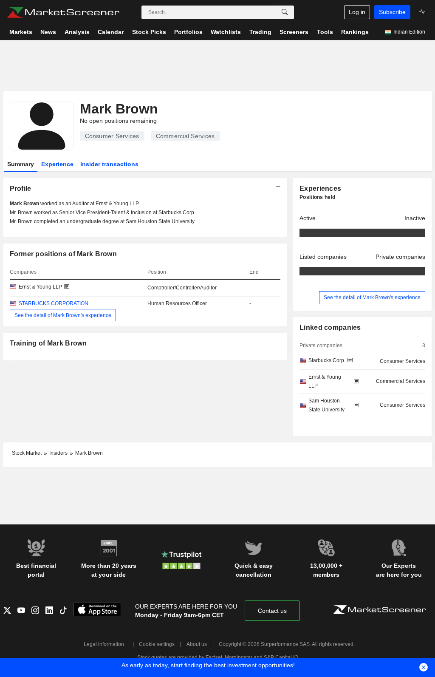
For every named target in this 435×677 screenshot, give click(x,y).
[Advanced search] (284, 12)
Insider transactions (109, 164)
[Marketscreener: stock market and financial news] (63, 12)
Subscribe (392, 11)
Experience (57, 164)
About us (196, 644)
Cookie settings (157, 644)
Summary (20, 164)
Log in (357, 11)
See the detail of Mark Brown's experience (62, 315)
